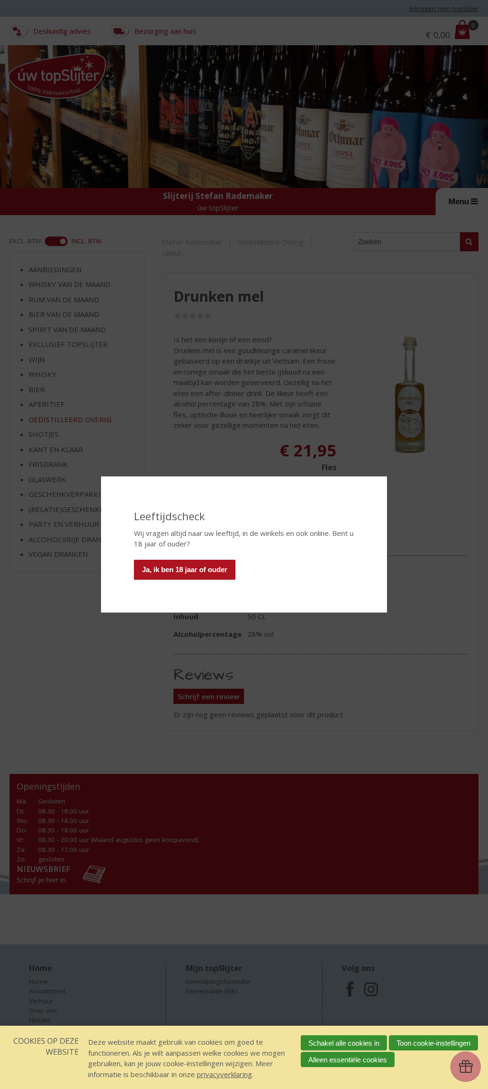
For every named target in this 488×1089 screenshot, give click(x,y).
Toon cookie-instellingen (433, 1043)
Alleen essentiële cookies (347, 1060)
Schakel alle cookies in (343, 1043)
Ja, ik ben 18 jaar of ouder (184, 569)
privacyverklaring (224, 1074)
